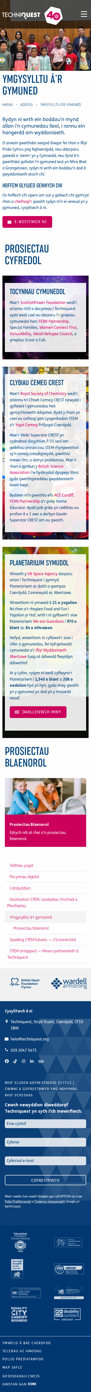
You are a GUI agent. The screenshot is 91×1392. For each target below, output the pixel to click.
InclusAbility (20, 334)
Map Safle (12, 1367)
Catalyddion (20, 888)
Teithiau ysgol (21, 865)
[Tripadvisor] (41, 1061)
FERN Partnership (54, 321)
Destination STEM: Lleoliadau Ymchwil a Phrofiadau (42, 902)
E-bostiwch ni (29, 221)
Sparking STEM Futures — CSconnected (43, 939)
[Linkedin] (31, 1061)
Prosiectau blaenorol (31, 928)
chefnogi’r (23, 201)
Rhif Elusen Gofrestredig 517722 (38, 1083)
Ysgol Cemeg (26, 425)
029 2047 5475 (24, 1050)
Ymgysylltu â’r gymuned (31, 917)
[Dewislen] (84, 13)
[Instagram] (23, 1061)
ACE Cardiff (63, 495)
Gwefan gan (15, 1384)
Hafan (7, 105)
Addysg (26, 105)
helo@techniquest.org (30, 1039)
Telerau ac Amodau (22, 1351)
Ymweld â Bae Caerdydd (26, 1343)
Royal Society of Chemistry (43, 393)
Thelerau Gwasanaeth (49, 1202)
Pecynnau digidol (24, 876)
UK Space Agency (42, 573)
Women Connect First (58, 327)
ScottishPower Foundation (43, 302)
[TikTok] (15, 1061)
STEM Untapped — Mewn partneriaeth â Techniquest (42, 954)
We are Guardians (48, 621)
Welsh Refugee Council (52, 334)
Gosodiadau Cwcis (21, 1376)
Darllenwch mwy (41, 712)
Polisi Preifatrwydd (18, 1202)
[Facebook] (7, 1061)
